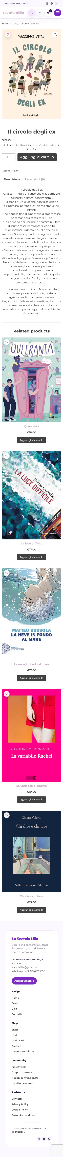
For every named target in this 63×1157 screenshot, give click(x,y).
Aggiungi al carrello (37, 157)
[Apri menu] (57, 12)
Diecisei (19, 1131)
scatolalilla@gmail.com (25, 967)
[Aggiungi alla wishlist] (8, 34)
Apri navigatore (24, 980)
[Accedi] (40, 12)
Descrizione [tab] (12, 179)
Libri (14, 23)
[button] (55, 34)
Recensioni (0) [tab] (35, 179)
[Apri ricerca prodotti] (31, 12)
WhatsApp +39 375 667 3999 (28, 971)
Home (5, 23)
